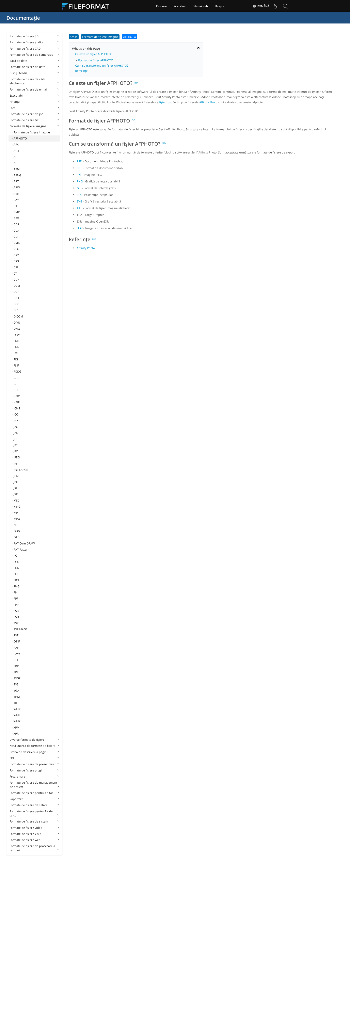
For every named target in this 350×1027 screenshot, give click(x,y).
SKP (16, 666)
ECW (17, 335)
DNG (17, 328)
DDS (16, 304)
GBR (16, 378)
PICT (16, 580)
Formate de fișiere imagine (28, 126)
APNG (17, 175)
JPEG (17, 457)
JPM (16, 476)
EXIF (16, 353)
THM (17, 697)
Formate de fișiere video (26, 828)
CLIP (16, 237)
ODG (17, 531)
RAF (16, 648)
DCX (16, 298)
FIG (16, 359)
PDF (12, 758)
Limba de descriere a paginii (29, 752)
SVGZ (17, 678)
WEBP (17, 709)
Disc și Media (19, 73)
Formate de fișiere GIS (24, 120)
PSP (16, 623)
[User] (275, 6)
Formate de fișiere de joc (26, 114)
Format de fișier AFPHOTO (95, 60)
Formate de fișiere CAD (25, 48)
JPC (16, 451)
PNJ (16, 592)
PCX (16, 562)
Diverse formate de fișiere (27, 739)
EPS (79, 195)
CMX (17, 243)
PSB (16, 611)
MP (16, 513)
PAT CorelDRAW (24, 543)
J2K (16, 433)
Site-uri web (200, 6)
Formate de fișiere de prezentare (32, 764)
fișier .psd (166, 102)
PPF (16, 598)
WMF (17, 715)
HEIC (17, 396)
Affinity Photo (208, 102)
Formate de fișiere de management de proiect (33, 784)
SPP (16, 672)
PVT (16, 635)
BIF (16, 206)
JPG (79, 175)
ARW (17, 187)
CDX (16, 230)
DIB (16, 310)
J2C (16, 427)
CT (15, 273)
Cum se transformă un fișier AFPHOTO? (101, 65)
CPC (16, 249)
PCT (16, 555)
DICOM (18, 316)
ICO (16, 414)
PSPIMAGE (20, 629)
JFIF (16, 439)
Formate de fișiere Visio (25, 834)
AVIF (16, 194)
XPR (16, 733)
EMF (16, 341)
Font (12, 108)
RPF (16, 660)
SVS (16, 684)
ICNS (17, 408)
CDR (16, 224)
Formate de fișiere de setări (28, 805)
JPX (16, 482)
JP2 (16, 445)
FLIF (16, 365)
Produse (161, 6)
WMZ (17, 721)
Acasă (74, 37)
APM (17, 169)
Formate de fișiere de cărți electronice (27, 81)
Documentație (23, 17)
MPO (17, 519)
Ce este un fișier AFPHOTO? (93, 54)
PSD (16, 617)
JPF (15, 464)
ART (16, 181)
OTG (16, 537)
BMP (17, 212)
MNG (17, 506)
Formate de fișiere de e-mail (29, 89)
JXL (15, 488)
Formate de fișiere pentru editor (31, 793)
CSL (16, 267)
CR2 (16, 255)
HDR (16, 390)
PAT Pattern (21, 549)
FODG (17, 371)
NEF (16, 525)
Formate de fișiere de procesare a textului (32, 848)
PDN (16, 568)
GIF (16, 384)
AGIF (17, 151)
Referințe (81, 71)
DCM (17, 286)
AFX (16, 144)
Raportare (16, 799)
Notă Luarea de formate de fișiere (32, 746)
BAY (16, 200)
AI (15, 163)
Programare (18, 776)
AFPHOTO (20, 138)
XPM (16, 727)
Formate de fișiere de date (27, 67)
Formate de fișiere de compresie (31, 54)
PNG (16, 586)
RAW (17, 654)
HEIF (16, 402)
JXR (16, 494)
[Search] (285, 6)
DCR (16, 292)
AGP (16, 157)
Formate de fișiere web (25, 840)
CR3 (16, 261)
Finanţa (15, 101)
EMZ (16, 347)
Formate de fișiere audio (26, 42)
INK (16, 421)
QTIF (17, 641)
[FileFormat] (87, 6)
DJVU (17, 322)
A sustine (180, 6)
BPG (16, 218)
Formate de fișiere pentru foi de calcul (31, 813)
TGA (16, 690)
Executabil (16, 95)
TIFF (16, 703)
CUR (16, 279)
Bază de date (18, 61)
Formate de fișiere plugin (27, 770)
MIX (16, 500)
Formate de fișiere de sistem (29, 821)
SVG (79, 201)
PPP (16, 605)
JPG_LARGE (21, 470)
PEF (16, 574)
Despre (219, 6)
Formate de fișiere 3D (24, 36)
